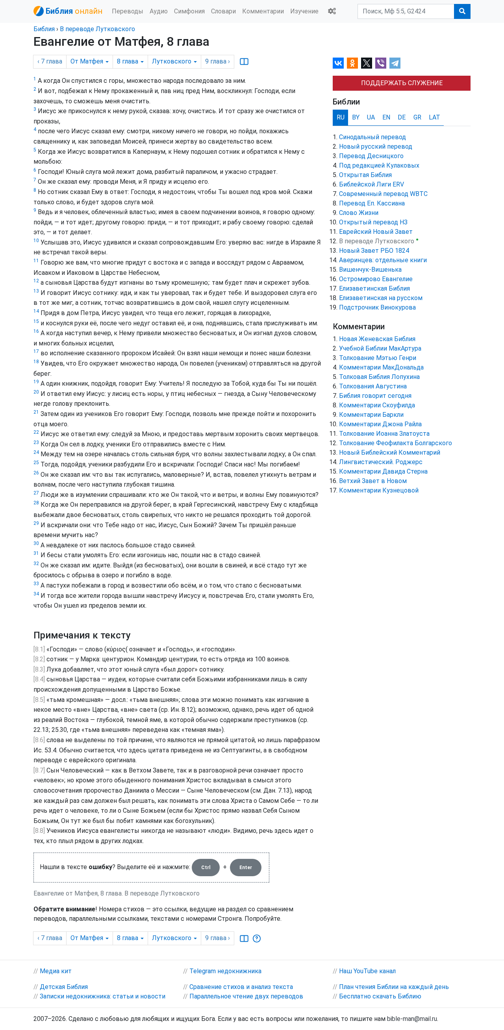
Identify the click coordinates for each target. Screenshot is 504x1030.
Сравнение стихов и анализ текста (241, 987)
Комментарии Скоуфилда (377, 405)
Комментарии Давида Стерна (383, 471)
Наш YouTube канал (367, 971)
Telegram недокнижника (225, 971)
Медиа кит (56, 971)
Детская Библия (64, 987)
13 (36, 291)
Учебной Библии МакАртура (380, 348)
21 (36, 412)
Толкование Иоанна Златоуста (384, 433)
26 (36, 473)
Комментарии (263, 11)
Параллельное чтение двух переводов (246, 996)
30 (36, 543)
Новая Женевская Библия (377, 339)
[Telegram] (394, 63)
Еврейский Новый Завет (376, 231)
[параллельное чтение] (244, 61)
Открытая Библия (365, 175)
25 (36, 462)
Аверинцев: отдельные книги (383, 260)
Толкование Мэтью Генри (377, 358)
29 (36, 523)
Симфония (189, 11)
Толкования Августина (373, 386)
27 (36, 493)
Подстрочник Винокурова (377, 307)
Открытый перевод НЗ (373, 222)
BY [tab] (355, 117)
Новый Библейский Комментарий (389, 452)
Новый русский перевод (375, 146)
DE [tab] (402, 117)
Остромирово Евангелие (376, 279)
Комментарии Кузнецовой (379, 490)
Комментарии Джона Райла (380, 424)
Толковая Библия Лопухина (379, 377)
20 (36, 392)
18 (36, 361)
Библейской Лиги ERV (371, 184)
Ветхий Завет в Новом (373, 481)
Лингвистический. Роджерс (380, 462)
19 (36, 381)
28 (36, 503)
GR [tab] (417, 117)
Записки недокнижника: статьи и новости (102, 996)
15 (36, 321)
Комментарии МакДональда (381, 367)
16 (36, 331)
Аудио (159, 11)
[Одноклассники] (352, 63)
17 (36, 351)
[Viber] (380, 63)
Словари (223, 11)
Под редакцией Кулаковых (379, 165)
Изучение (304, 11)
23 (36, 442)
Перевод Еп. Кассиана (372, 203)
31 (36, 553)
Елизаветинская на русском (380, 298)
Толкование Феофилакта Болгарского (395, 443)
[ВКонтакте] (338, 63)
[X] (366, 63)
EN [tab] (386, 117)
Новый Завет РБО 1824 (374, 250)
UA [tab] (371, 117)
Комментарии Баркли (371, 414)
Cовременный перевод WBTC (383, 194)
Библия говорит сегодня (375, 395)
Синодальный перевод (372, 137)
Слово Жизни (358, 212)
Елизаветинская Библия (374, 288)
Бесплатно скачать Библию (380, 996)
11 (36, 260)
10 (36, 240)
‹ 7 (49, 61)
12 (36, 281)
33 (36, 583)
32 (36, 563)
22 (36, 432)
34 (36, 594)
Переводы (127, 11)
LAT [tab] (434, 117)
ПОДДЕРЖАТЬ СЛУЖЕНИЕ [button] (402, 83)
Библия (44, 29)
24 (36, 452)
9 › (217, 61)
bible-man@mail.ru (412, 1019)
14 (36, 311)
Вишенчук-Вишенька (370, 269)
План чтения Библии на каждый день (394, 987)
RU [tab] (341, 117)
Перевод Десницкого (371, 156)
